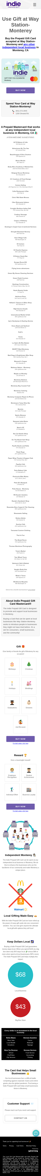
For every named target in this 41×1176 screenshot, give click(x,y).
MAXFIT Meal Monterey (20, 349)
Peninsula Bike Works (20, 476)
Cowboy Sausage (20, 214)
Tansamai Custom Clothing (20, 530)
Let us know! (31, 590)
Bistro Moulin (20, 160)
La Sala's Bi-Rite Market (20, 343)
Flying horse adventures (20, 268)
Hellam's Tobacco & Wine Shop (20, 302)
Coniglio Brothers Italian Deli (20, 208)
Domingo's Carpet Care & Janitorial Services (20, 227)
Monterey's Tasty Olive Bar (20, 403)
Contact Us (20, 1118)
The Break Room (20, 540)
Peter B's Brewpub (20, 483)
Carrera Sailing (20, 185)
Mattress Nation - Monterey (20, 367)
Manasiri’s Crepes (20, 361)
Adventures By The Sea (20, 148)
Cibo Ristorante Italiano (20, 202)
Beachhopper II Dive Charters (20, 154)
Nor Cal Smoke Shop (20, 434)
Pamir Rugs (20, 452)
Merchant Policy (31, 1146)
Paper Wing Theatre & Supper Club (20, 458)
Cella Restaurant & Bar (20, 191)
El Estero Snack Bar (20, 256)
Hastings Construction (20, 284)
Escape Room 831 (20, 262)
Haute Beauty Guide (20, 290)
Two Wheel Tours (20, 557)
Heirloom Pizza (20, 296)
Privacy (11, 1146)
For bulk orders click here (20, 743)
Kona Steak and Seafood (20, 326)
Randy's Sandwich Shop (20, 501)
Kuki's (20, 332)
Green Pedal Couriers (20, 278)
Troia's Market (21, 551)
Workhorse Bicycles (20, 582)
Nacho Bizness (20, 415)
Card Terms (20, 1146)
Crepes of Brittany (20, 220)
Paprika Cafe (20, 464)
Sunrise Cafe (20, 524)
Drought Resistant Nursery (20, 232)
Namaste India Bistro (20, 421)
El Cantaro (20, 244)
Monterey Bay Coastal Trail (20, 386)
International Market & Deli (20, 315)
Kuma (21, 337)
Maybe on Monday (20, 373)
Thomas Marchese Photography (20, 546)
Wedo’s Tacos (21, 575)
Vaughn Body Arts (20, 569)
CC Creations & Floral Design (20, 179)
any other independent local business (19, 46)
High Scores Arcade (20, 309)
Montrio (20, 409)
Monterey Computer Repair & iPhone (20, 397)
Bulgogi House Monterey (20, 173)
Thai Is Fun (21, 535)
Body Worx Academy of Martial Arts (20, 167)
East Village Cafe (21, 238)
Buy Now (20, 90)
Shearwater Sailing (20, 513)
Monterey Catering (20, 391)
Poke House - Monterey (20, 489)
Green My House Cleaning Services (20, 273)
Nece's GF (20, 427)
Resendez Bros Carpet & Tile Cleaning (20, 507)
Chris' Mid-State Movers (20, 197)
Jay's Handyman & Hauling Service (20, 321)
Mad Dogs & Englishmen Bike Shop (20, 355)
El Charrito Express (20, 250)
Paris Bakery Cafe (20, 470)
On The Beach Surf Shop (20, 440)
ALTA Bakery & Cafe (20, 142)
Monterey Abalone (20, 380)
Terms (5, 1146)
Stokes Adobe (21, 518)
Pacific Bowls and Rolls (20, 446)
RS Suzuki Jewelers (21, 495)
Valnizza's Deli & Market (20, 563)
